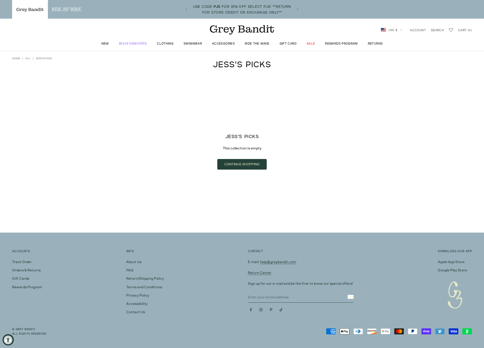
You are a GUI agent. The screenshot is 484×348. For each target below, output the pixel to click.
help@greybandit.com (278, 261)
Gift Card (288, 44)
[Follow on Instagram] (261, 310)
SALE (311, 44)
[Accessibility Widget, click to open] (8, 339)
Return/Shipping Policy (145, 278)
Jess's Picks (44, 58)
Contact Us (135, 311)
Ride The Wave (257, 44)
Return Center (259, 272)
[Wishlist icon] (451, 30)
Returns (375, 44)
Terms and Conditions (144, 286)
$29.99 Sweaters (133, 44)
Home (16, 58)
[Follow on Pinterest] (271, 310)
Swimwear (193, 44)
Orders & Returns (26, 270)
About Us (133, 261)
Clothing (165, 44)
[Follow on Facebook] (251, 310)
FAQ (129, 270)
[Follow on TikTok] (281, 310)
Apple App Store (451, 261)
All (28, 58)
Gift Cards (20, 278)
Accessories (223, 44)
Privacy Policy (137, 295)
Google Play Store (452, 270)
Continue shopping (242, 164)
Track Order (22, 261)
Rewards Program (341, 44)
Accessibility (136, 303)
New (105, 44)
